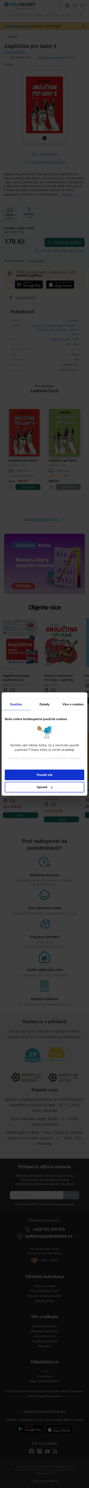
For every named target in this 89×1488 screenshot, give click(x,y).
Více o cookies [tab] (73, 704)
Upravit (42, 787)
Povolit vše (45, 775)
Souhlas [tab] (16, 704)
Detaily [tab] (45, 704)
